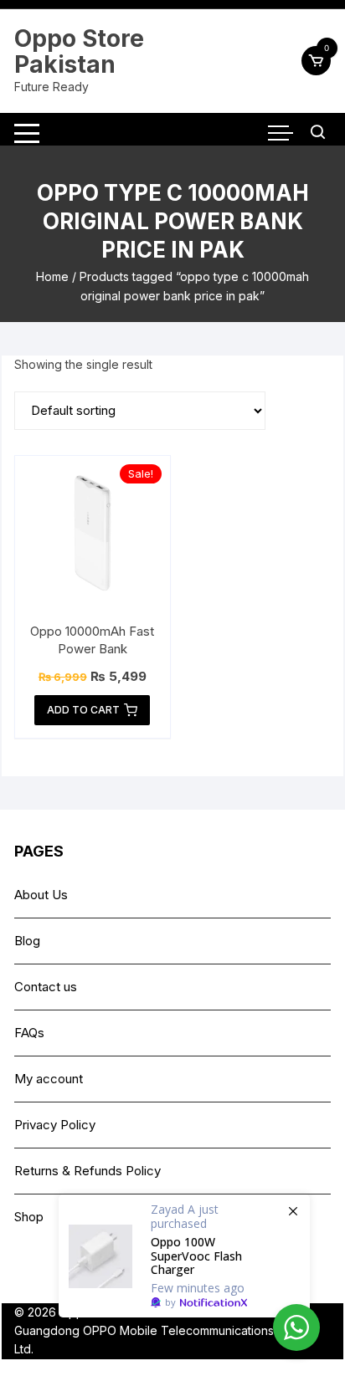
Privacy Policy (54, 1125)
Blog (27, 941)
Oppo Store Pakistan (79, 51)
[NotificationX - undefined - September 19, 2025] (184, 1255)
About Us (41, 895)
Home (52, 276)
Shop (29, 1217)
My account (48, 1079)
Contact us (45, 987)
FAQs (29, 1033)
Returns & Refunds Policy (87, 1171)
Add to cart (83, 709)
